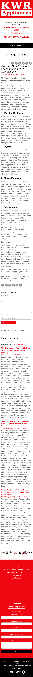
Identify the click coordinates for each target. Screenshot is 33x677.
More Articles (18, 344)
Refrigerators (22, 22)
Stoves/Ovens (16, 24)
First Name (16, 614)
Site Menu (17, 45)
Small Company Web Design (22, 665)
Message (16, 640)
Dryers (15, 22)
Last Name (16, 621)
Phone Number (16, 627)
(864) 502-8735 (16, 33)
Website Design (7, 665)
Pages (19, 668)
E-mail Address (16, 634)
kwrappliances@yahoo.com (16, 608)
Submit (16, 651)
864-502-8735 (16, 606)
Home (14, 668)
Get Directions (16, 578)
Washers (9, 22)
